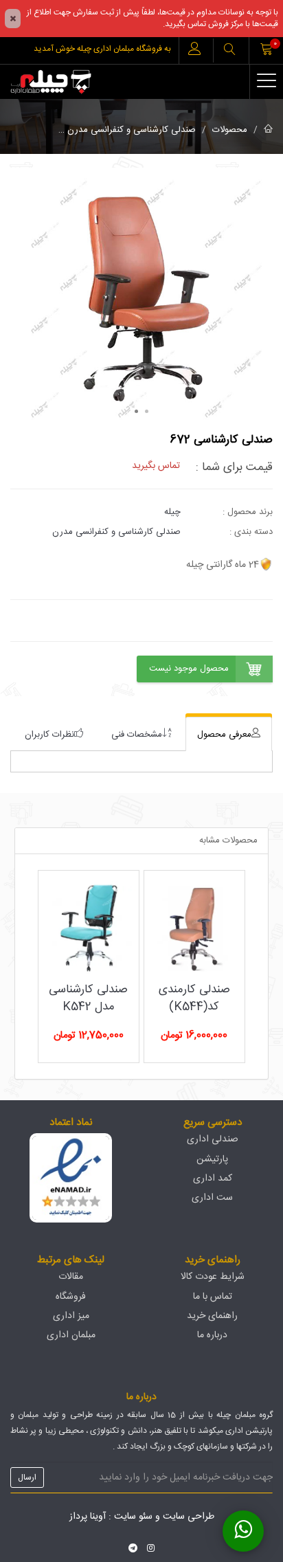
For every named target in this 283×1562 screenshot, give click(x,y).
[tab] (228, 734)
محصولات (229, 129)
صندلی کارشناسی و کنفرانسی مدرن (131, 129)
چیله (172, 512)
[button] (229, 50)
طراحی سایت (188, 1516)
